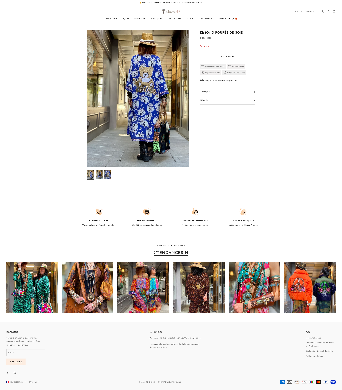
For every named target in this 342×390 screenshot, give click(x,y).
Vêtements (139, 18)
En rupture (227, 56)
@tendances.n (171, 253)
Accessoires (157, 18)
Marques (191, 18)
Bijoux (126, 18)
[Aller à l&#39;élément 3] (107, 175)
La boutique (207, 18)
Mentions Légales (313, 337)
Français (310, 11)
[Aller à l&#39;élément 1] (90, 175)
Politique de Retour (314, 355)
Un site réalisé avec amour (169, 382)
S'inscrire (16, 361)
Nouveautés (111, 18)
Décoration (175, 18)
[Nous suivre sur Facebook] (7, 372)
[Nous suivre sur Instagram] (14, 372)
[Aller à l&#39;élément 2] (99, 175)
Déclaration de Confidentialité (319, 351)
